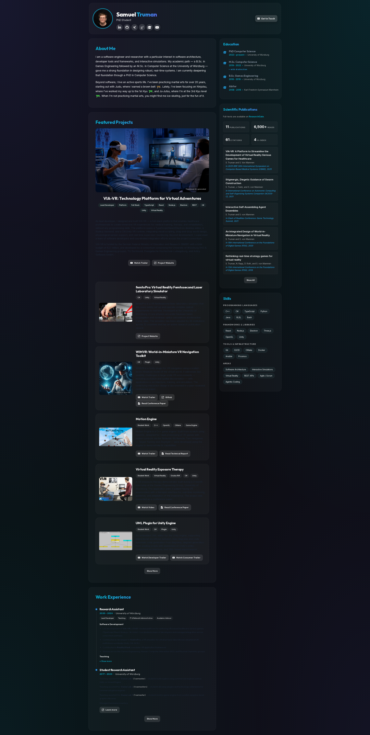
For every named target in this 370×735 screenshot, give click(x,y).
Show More (152, 570)
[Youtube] (157, 27)
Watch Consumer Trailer (188, 557)
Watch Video (148, 507)
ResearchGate (256, 116)
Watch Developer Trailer (154, 557)
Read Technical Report (176, 453)
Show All (250, 280)
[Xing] (134, 27)
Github (168, 397)
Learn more (111, 709)
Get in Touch (268, 18)
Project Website (166, 263)
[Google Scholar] (149, 27)
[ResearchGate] (142, 27)
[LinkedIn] (119, 27)
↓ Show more (106, 661)
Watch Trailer (141, 263)
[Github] (127, 27)
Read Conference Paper (154, 403)
